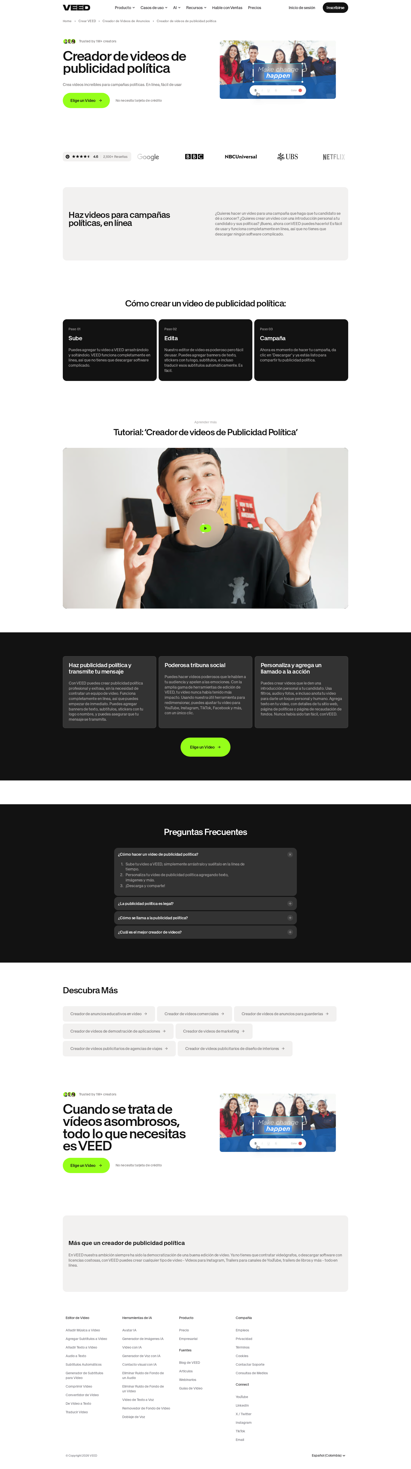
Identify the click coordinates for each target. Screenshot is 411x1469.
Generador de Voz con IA (141, 1356)
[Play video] (205, 528)
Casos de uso (152, 7)
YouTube (242, 1397)
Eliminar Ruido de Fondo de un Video (143, 1388)
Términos (243, 1347)
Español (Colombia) (327, 1455)
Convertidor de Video (82, 1395)
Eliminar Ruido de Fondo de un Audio (143, 1375)
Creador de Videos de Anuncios (126, 21)
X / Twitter (243, 1414)
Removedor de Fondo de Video (146, 1408)
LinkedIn (242, 1405)
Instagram (244, 1422)
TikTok (240, 1431)
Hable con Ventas (227, 7)
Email (240, 1440)
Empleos (242, 1330)
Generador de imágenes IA (143, 1339)
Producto (123, 7)
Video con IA (132, 1347)
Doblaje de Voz (133, 1417)
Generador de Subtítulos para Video (84, 1375)
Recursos (194, 7)
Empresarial (188, 1339)
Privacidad (244, 1339)
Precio (184, 1330)
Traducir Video (77, 1412)
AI (175, 7)
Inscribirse (335, 7)
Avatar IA (129, 1330)
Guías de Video (190, 1388)
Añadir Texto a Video (81, 1347)
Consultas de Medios (252, 1373)
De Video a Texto (78, 1403)
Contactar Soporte (250, 1364)
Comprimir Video (79, 1386)
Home (67, 21)
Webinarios (187, 1380)
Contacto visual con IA (139, 1364)
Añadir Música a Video (83, 1330)
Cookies (242, 1356)
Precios (254, 7)
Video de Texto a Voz (138, 1400)
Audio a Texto (76, 1356)
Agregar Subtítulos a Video (86, 1339)
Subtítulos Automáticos (84, 1364)
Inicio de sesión (302, 7)
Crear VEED (87, 21)
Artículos (186, 1371)
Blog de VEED (189, 1362)
